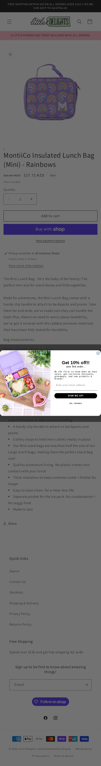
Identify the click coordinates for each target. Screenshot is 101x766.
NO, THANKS (76, 403)
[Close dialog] (98, 352)
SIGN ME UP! (76, 396)
